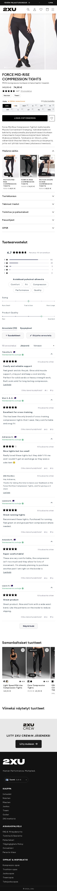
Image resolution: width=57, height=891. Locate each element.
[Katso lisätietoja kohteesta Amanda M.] (51, 541)
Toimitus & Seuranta (12, 836)
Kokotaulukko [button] (49, 101)
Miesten (6, 802)
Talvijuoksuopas (10, 882)
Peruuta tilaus (9, 852)
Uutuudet (7, 794)
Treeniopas (8, 877)
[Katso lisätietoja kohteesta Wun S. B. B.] (51, 400)
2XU (32, 889)
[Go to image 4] (9, 67)
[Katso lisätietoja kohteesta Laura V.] (51, 587)
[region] (28, 42)
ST (43, 106)
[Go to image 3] (7, 67)
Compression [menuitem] (39, 284)
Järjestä (25, 345)
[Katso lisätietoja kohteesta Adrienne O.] (51, 439)
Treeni (6, 810)
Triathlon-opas (10, 869)
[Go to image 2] (6, 67)
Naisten (6, 798)
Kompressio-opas (11, 865)
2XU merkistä (9, 819)
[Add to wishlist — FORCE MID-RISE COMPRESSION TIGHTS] (52, 118)
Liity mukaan (27, 744)
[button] (53, 9)
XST (26, 106)
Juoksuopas (8, 873)
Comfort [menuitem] (15, 284)
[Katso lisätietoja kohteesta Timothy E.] (51, 354)
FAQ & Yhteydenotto (13, 832)
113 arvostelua (26, 91)
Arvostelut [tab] (9, 328)
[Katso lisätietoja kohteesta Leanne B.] (51, 502)
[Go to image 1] (4, 67)
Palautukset (8, 840)
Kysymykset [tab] (26, 328)
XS (16, 106)
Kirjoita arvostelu (43, 336)
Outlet (6, 814)
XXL (51, 110)
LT (31, 110)
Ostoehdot (8, 848)
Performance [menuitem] (22, 290)
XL (41, 110)
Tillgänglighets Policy (13, 844)
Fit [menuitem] (26, 284)
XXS (7, 106)
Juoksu (6, 806)
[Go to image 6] (12, 67)
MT (10, 110)
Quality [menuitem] (38, 290)
